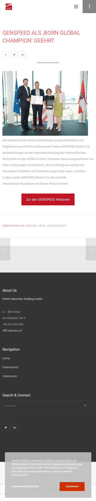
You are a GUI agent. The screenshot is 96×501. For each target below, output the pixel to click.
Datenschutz (10, 367)
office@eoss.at (12, 330)
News (42, 225)
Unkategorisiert (57, 225)
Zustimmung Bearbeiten (25, 486)
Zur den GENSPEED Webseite (48, 200)
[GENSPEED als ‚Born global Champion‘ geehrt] (5, 54)
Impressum (9, 376)
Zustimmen (72, 486)
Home (6, 358)
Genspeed (31, 225)
